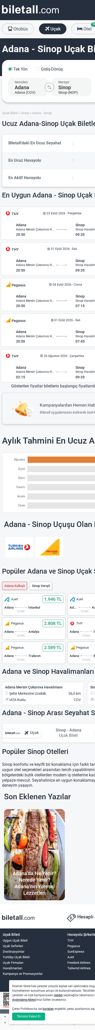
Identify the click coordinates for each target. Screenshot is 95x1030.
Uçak (55, 28)
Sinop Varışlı (41, 586)
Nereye (63, 82)
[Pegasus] (49, 547)
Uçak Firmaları (13, 963)
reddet (58, 995)
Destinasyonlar (13, 951)
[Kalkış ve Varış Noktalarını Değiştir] (49, 87)
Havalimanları (12, 968)
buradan (48, 1009)
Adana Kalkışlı (14, 586)
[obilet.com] (30, 14)
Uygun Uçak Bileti (15, 940)
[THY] (19, 547)
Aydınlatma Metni (24, 1000)
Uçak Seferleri (13, 946)
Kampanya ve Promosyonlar (23, 974)
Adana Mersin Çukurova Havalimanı (34, 687)
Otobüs (20, 28)
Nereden (21, 82)
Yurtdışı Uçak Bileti (16, 957)
